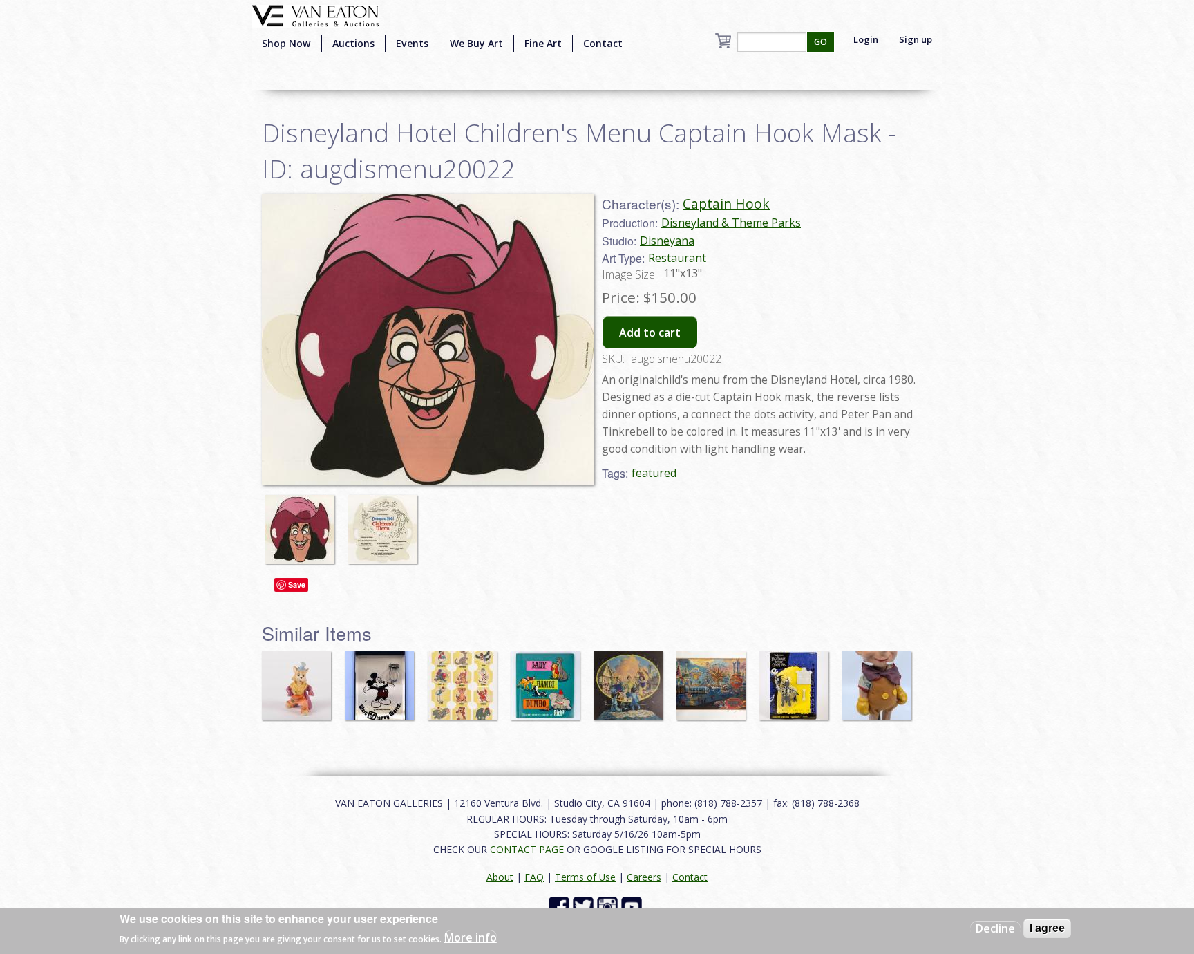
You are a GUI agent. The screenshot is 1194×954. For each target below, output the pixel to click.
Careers (644, 876)
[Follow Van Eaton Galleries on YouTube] (633, 906)
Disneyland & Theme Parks (731, 222)
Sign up (915, 39)
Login (865, 39)
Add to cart (650, 332)
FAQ (534, 876)
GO (820, 42)
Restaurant (677, 257)
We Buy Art (476, 43)
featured (654, 472)
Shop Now (286, 43)
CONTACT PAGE (527, 849)
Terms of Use (585, 876)
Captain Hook (726, 203)
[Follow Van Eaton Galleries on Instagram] (609, 906)
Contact (603, 43)
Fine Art (543, 43)
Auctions (353, 43)
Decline (995, 928)
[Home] (315, 14)
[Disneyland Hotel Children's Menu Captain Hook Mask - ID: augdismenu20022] (303, 522)
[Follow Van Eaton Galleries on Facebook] (561, 906)
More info (470, 937)
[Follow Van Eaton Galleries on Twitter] (585, 906)
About (499, 876)
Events (412, 43)
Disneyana (667, 240)
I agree (1047, 928)
